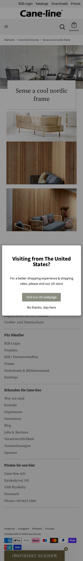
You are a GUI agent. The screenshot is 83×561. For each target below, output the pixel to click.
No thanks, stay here (41, 307)
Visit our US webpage (41, 297)
